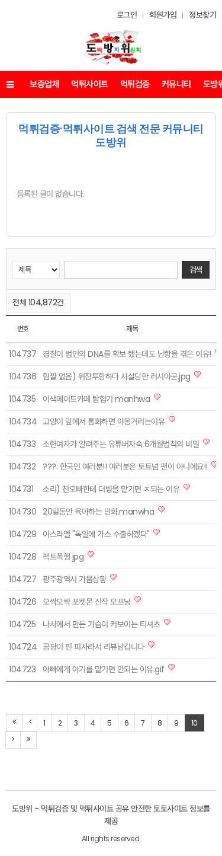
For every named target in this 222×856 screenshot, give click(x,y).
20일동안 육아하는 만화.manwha (98, 512)
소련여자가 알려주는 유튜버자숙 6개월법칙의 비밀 (121, 444)
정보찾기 (202, 15)
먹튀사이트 (89, 84)
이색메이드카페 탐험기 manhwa (96, 399)
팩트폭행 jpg (63, 557)
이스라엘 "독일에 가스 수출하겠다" (96, 534)
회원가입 (162, 15)
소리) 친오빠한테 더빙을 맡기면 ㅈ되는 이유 (111, 489)
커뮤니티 (176, 84)
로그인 (127, 15)
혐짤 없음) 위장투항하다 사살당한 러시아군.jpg (117, 376)
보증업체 (44, 84)
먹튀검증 (135, 84)
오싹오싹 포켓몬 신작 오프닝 (87, 602)
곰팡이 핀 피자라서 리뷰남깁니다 (93, 647)
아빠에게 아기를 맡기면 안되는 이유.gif (104, 669)
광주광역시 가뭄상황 (74, 579)
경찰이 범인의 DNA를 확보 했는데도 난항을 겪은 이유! (127, 354)
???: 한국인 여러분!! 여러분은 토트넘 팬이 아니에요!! (125, 466)
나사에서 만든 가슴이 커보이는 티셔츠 (101, 624)
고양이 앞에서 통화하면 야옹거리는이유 (104, 421)
